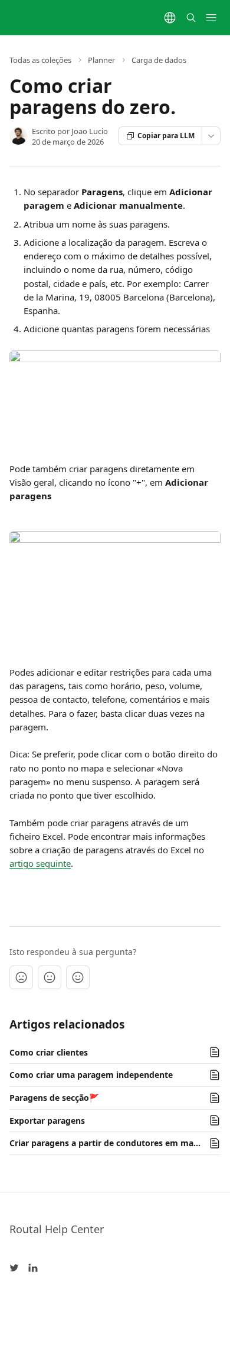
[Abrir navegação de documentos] (211, 17)
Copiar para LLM (166, 136)
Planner (101, 60)
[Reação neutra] (49, 977)
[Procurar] (191, 17)
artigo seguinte (40, 863)
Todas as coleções (40, 60)
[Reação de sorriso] (78, 977)
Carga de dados (159, 60)
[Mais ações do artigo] (211, 135)
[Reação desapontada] (21, 977)
